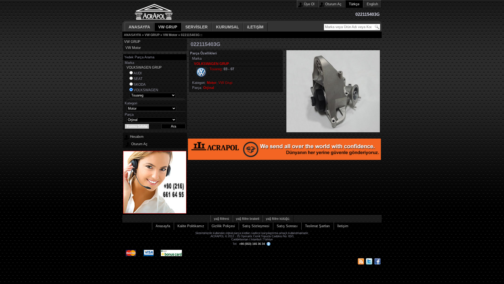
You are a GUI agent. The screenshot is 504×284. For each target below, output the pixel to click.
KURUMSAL (227, 27)
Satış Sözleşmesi (255, 226)
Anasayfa (163, 226)
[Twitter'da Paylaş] (369, 261)
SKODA (140, 85)
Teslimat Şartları (317, 226)
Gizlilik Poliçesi (223, 226)
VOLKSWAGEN (146, 90)
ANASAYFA (139, 27)
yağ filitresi (221, 218)
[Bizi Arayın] (154, 212)
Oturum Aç (333, 4)
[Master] (131, 250)
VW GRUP (167, 27)
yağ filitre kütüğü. (278, 218)
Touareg (215, 69)
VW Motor (170, 35)
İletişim (342, 226)
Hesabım (137, 137)
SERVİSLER (196, 27)
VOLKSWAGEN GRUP (144, 67)
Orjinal (208, 88)
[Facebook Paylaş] (377, 261)
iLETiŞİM (255, 27)
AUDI (138, 73)
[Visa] (149, 250)
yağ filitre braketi (247, 218)
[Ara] (377, 27)
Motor (211, 83)
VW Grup (225, 83)
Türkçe (354, 4)
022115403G (190, 35)
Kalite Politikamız (190, 226)
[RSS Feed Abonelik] (361, 261)
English (372, 4)
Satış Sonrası (287, 226)
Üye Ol (309, 4)
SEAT (138, 79)
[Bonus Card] (172, 250)
